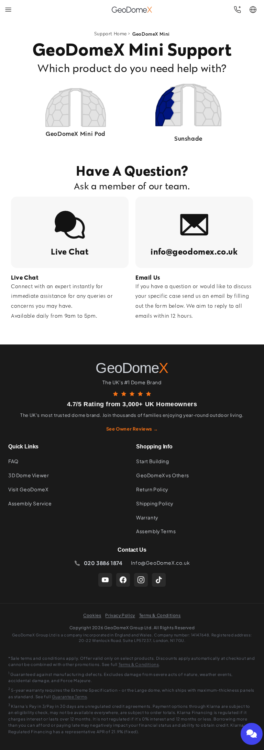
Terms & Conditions (160, 615)
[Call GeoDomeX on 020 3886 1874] (237, 9)
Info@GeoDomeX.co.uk (160, 563)
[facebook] (123, 580)
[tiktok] (159, 580)
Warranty (147, 517)
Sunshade (188, 138)
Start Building (152, 461)
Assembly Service (30, 503)
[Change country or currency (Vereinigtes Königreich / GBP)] (253, 9)
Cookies (92, 615)
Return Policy (152, 489)
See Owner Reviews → (132, 429)
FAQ (13, 461)
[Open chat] (252, 734)
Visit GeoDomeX (28, 489)
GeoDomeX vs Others (162, 475)
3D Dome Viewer (28, 475)
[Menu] (8, 9)
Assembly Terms (156, 531)
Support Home (110, 34)
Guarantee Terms (69, 696)
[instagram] (141, 580)
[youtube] (105, 580)
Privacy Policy (120, 615)
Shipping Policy (155, 503)
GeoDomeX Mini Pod (76, 134)
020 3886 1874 (103, 563)
